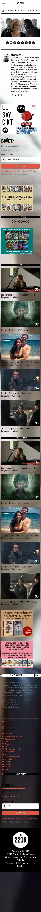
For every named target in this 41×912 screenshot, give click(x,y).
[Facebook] (7, 42)
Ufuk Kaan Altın (16, 54)
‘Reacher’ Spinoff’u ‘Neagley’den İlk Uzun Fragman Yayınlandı (19, 429)
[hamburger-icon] (36, 714)
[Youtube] (25, 779)
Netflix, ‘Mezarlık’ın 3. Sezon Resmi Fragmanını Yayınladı (17, 394)
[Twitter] (14, 42)
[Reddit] (29, 42)
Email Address (7, 155)
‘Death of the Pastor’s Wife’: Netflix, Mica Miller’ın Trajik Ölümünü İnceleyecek (20, 363)
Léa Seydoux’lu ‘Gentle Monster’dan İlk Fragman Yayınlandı (18, 296)
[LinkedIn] (22, 779)
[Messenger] (11, 42)
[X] (15, 779)
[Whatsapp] (26, 42)
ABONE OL (22, 166)
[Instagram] (18, 95)
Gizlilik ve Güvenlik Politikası (25, 171)
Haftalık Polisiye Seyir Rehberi (15, 329)
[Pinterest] (18, 42)
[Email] (33, 42)
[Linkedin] (22, 42)
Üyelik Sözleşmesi (8, 171)
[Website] (21, 95)
